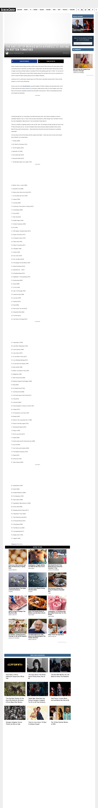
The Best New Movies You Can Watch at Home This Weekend (60, 675)
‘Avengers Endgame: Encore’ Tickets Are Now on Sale (14, 723)
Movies (26, 9)
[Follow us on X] (96, 10)
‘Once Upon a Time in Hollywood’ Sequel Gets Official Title (15, 676)
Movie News (20, 544)
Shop (59, 9)
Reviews (35, 9)
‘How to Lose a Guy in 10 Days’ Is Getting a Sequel (37, 723)
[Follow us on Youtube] (89, 10)
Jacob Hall (11, 53)
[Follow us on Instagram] (85, 10)
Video (54, 9)
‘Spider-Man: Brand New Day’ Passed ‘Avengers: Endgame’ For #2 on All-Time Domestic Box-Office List (36, 700)
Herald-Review (26, 86)
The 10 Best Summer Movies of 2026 (59, 723)
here (41, 135)
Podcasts (65, 9)
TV (30, 9)
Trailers (42, 9)
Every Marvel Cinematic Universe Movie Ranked (82, 30)
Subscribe (72, 9)
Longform (19, 9)
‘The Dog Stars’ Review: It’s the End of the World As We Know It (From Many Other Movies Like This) (15, 700)
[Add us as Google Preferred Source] (82, 10)
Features (48, 9)
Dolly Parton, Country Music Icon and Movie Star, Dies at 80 (60, 699)
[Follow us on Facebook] (92, 10)
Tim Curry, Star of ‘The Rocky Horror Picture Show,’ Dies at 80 (36, 676)
